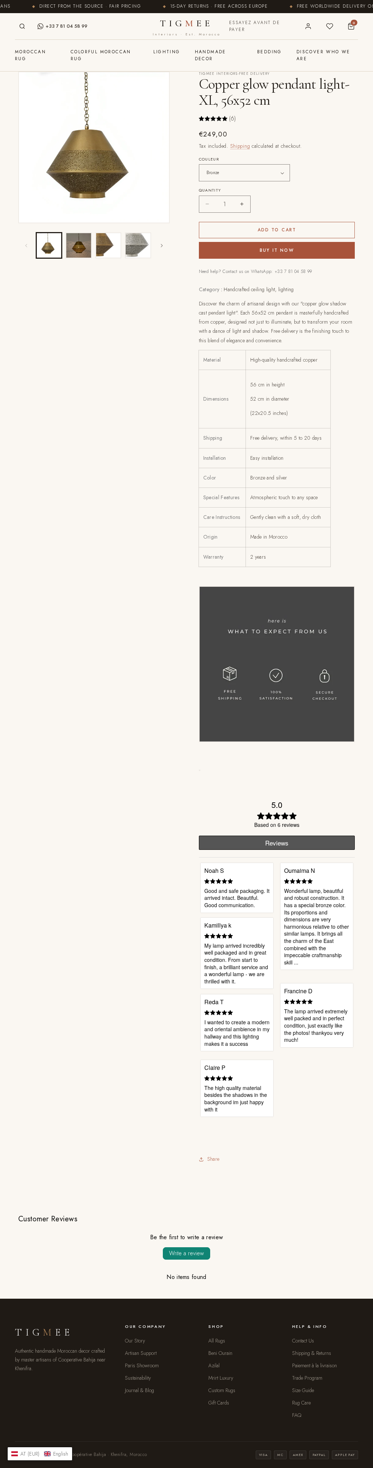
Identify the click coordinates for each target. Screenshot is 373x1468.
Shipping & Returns (311, 1353)
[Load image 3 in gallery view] (108, 245)
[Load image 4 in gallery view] (138, 245)
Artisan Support (141, 1353)
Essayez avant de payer (254, 26)
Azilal (214, 1365)
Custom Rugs (221, 1390)
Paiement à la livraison (314, 1365)
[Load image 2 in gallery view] (78, 245)
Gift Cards (218, 1402)
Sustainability (138, 1378)
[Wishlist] (329, 26)
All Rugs (216, 1340)
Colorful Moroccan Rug (101, 55)
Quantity (210, 190)
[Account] (308, 26)
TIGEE (186, 27)
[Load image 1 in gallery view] (49, 245)
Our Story (135, 1340)
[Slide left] (26, 246)
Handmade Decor (210, 55)
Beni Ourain (220, 1353)
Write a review (186, 1253)
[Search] (22, 26)
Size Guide (303, 1390)
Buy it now (277, 250)
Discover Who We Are (323, 55)
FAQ (296, 1415)
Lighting (166, 52)
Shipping (240, 146)
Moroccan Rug (30, 55)
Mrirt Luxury (220, 1378)
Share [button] (213, 1159)
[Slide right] (162, 246)
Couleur (209, 159)
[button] (40, 1453)
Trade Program (307, 1378)
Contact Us (303, 1340)
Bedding (269, 52)
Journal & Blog (139, 1390)
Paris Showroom (142, 1365)
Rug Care (301, 1402)
